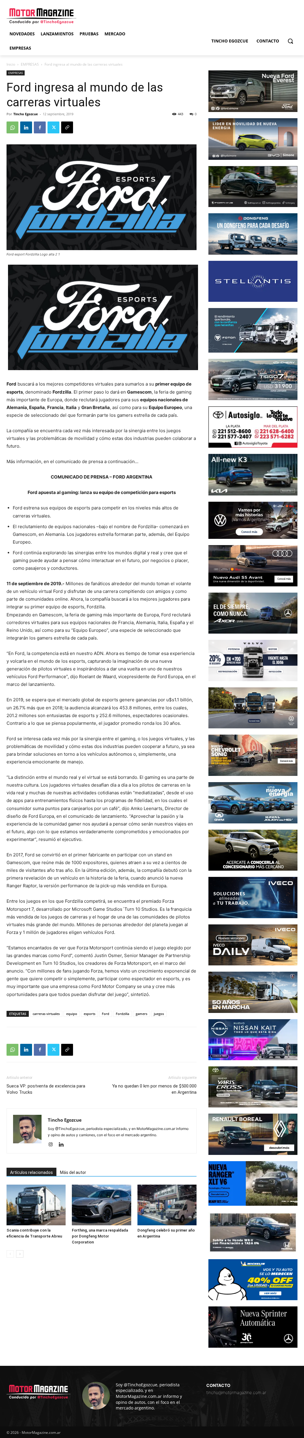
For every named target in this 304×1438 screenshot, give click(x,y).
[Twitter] (53, 127)
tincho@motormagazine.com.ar (236, 1392)
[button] (290, 41)
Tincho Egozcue (25, 114)
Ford (105, 1013)
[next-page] (19, 1254)
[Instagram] (53, 1144)
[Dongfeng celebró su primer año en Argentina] (167, 1205)
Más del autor (73, 1172)
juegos (159, 1013)
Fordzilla (122, 1013)
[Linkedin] (26, 127)
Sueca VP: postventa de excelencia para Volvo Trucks (46, 1089)
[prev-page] (10, 1254)
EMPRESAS (30, 64)
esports (89, 1013)
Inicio (11, 64)
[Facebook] (40, 127)
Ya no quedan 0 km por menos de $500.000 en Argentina (154, 1089)
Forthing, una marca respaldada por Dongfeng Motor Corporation (100, 1236)
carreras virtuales (46, 1013)
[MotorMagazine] (41, 16)
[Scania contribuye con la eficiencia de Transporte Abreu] (36, 1205)
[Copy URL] (67, 127)
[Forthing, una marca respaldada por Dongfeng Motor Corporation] (101, 1205)
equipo (71, 1013)
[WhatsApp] (12, 127)
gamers (141, 1013)
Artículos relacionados (31, 1172)
